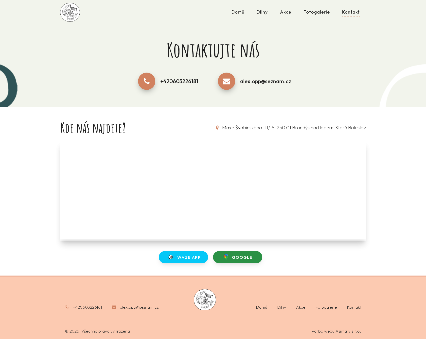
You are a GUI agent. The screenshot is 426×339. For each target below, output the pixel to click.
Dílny (262, 12)
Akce (285, 12)
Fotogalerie (316, 12)
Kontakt (351, 12)
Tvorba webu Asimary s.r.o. (335, 331)
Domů (237, 12)
